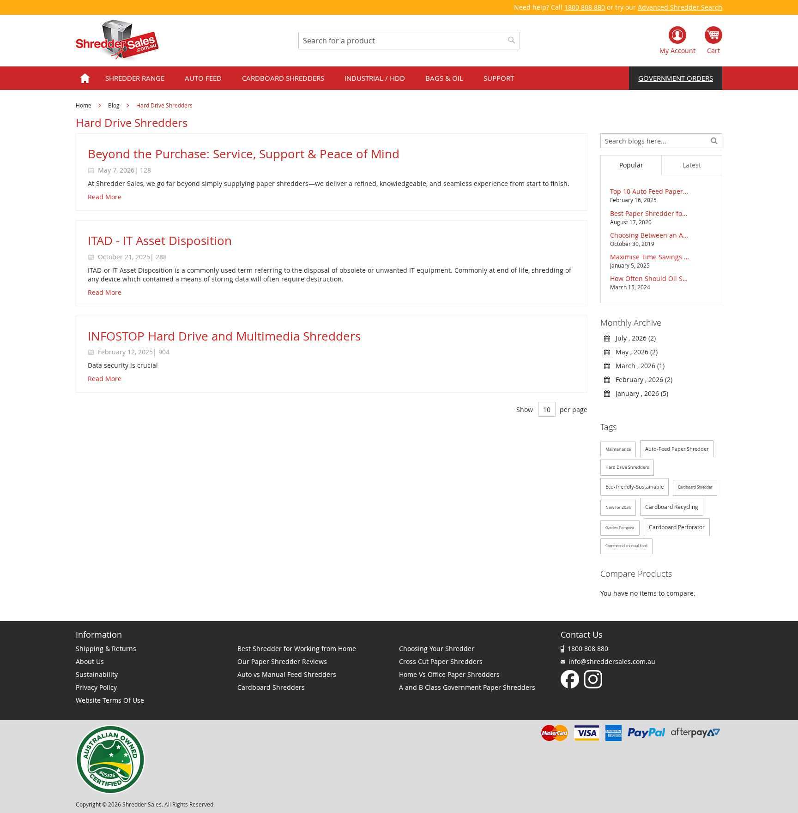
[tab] (630, 165)
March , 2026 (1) (637, 365)
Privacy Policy (96, 687)
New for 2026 (618, 507)
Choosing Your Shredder (436, 648)
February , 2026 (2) (641, 379)
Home (84, 105)
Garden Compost (620, 528)
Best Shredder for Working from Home (296, 648)
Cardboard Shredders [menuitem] (283, 78)
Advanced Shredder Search (680, 7)
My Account (677, 50)
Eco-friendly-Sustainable (634, 486)
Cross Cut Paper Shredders (441, 661)
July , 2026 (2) (633, 338)
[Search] (714, 139)
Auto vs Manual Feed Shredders (286, 674)
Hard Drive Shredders (627, 467)
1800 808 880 (584, 7)
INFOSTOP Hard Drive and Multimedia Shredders (224, 336)
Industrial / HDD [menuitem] (375, 78)
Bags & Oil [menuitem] (444, 78)
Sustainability (97, 674)
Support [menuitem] (499, 78)
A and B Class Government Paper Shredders (467, 687)
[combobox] (409, 40)
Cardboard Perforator (677, 527)
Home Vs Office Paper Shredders (449, 674)
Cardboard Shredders (271, 687)
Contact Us (582, 634)
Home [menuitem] (85, 78)
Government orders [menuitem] (675, 78)
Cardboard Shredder (695, 487)
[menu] (399, 78)
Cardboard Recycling (671, 506)
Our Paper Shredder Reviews (282, 661)
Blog (114, 105)
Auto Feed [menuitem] (203, 78)
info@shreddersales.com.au (611, 661)
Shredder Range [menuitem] (134, 78)
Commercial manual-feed (626, 546)
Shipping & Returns (106, 648)
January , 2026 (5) (639, 393)
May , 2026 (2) (634, 351)
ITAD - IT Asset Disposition (160, 241)
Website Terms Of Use (110, 700)
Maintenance (618, 449)
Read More (104, 196)
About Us (90, 661)
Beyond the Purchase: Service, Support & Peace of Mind (243, 154)
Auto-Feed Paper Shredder (676, 448)
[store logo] (117, 40)
